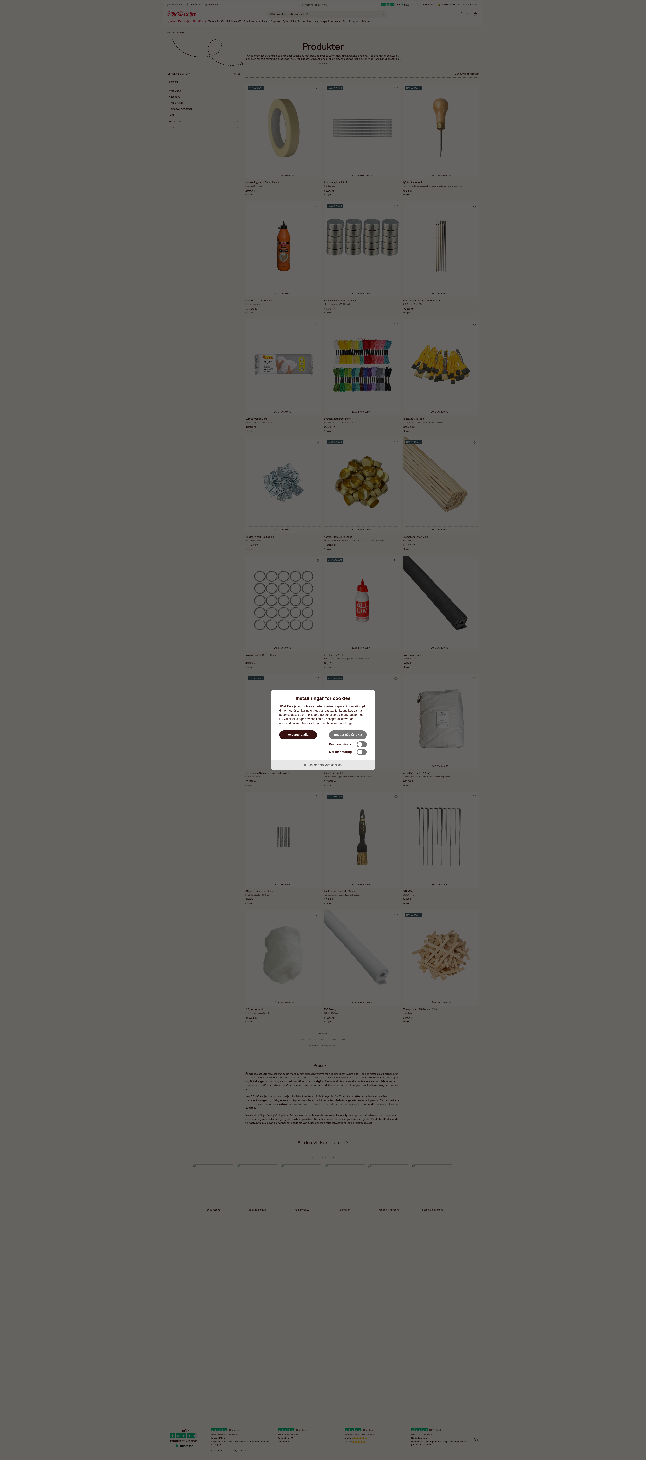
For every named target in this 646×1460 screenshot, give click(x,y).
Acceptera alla (298, 734)
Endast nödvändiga (348, 734)
